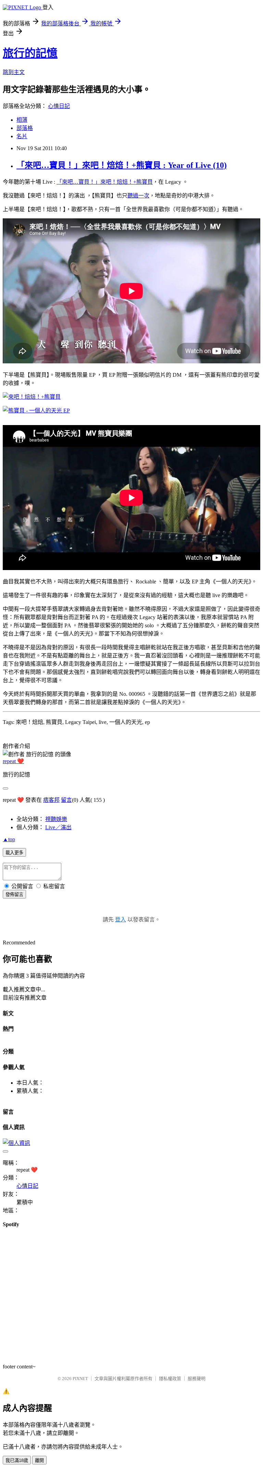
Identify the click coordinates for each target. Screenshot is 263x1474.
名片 (21, 136)
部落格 (24, 128)
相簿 (21, 120)
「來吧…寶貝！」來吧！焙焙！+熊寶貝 (105, 182)
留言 (66, 800)
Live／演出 (58, 827)
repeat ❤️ (13, 761)
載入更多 (14, 852)
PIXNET (80, 1378)
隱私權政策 (170, 1378)
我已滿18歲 (16, 1460)
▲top (9, 839)
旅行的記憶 (30, 53)
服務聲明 (196, 1378)
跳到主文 (14, 72)
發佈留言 (14, 894)
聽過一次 (138, 195)
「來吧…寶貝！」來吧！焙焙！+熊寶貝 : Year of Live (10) (121, 165)
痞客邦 (51, 800)
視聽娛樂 (56, 819)
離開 (39, 1460)
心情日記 (59, 106)
